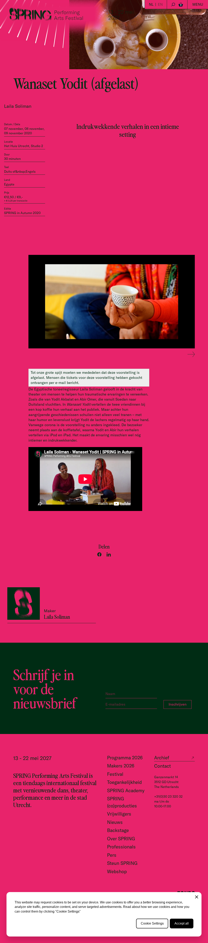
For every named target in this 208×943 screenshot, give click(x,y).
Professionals (121, 847)
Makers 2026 (120, 766)
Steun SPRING (122, 863)
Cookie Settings (152, 923)
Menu (197, 4)
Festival (115, 774)
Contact (162, 766)
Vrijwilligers (119, 814)
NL (151, 4)
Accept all (181, 923)
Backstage (118, 830)
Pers (111, 855)
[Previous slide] (180, 354)
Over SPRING (121, 839)
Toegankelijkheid (124, 782)
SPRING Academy (125, 790)
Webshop (117, 871)
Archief (161, 758)
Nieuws (115, 822)
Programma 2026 (125, 758)
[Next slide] (191, 354)
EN (160, 4)
